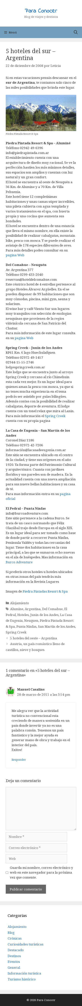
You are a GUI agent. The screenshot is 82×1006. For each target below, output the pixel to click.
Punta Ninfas (26, 626)
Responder (19, 759)
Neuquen (31, 620)
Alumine (16, 609)
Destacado (16, 950)
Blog (11, 932)
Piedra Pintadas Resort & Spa (45, 591)
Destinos (14, 956)
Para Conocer (41, 11)
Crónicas (15, 938)
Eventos (14, 961)
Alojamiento (19, 603)
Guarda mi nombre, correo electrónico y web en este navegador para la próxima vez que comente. (41, 872)
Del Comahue (52, 609)
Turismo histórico (22, 979)
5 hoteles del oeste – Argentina (33, 638)
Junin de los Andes (44, 615)
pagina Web (15, 255)
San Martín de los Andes (56, 626)
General (14, 967)
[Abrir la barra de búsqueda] (75, 32)
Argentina (33, 609)
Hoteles (23, 615)
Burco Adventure (19, 562)
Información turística (24, 973)
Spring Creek (55, 416)
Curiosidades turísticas (25, 944)
